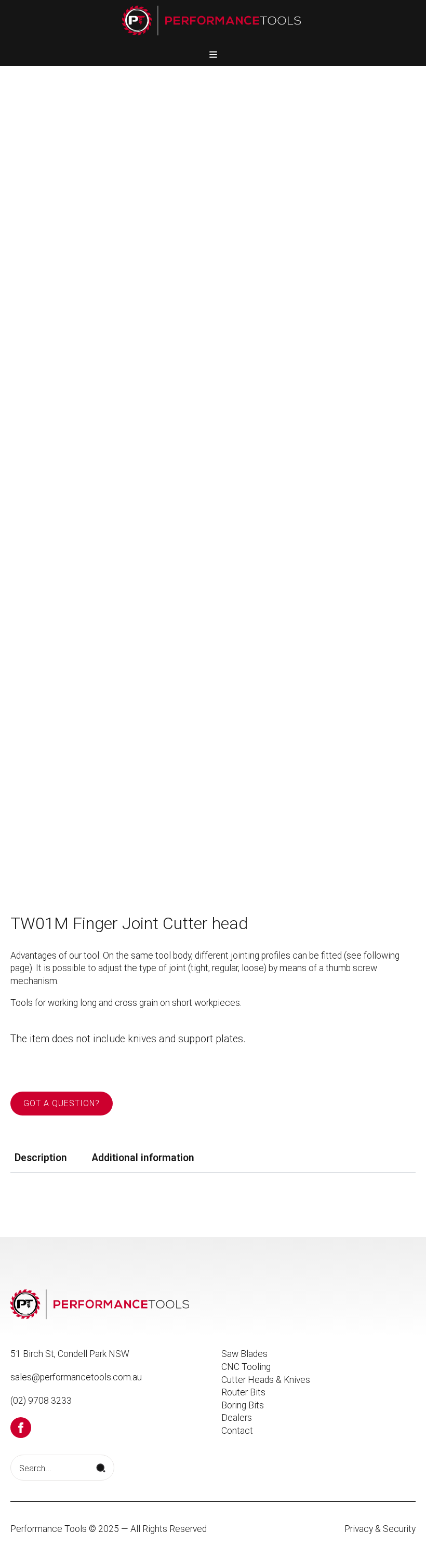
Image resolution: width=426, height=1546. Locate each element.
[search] (101, 1468)
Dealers (236, 1418)
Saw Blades (244, 1354)
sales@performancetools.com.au (76, 1377)
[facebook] (20, 1427)
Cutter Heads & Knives (265, 1380)
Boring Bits (242, 1405)
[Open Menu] (213, 54)
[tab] (40, 1158)
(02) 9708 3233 (41, 1400)
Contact (237, 1431)
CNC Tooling (246, 1367)
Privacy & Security (380, 1529)
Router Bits (243, 1392)
